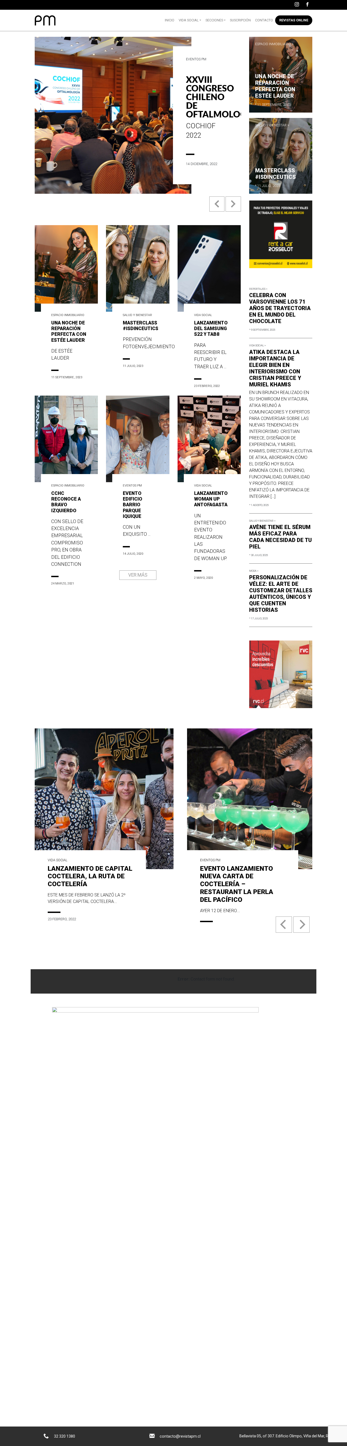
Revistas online (293, 20)
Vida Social (189, 20)
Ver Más (137, 575)
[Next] (301, 924)
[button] (217, 208)
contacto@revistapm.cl (180, 1436)
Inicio (169, 20)
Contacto (264, 20)
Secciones (214, 20)
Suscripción (240, 20)
